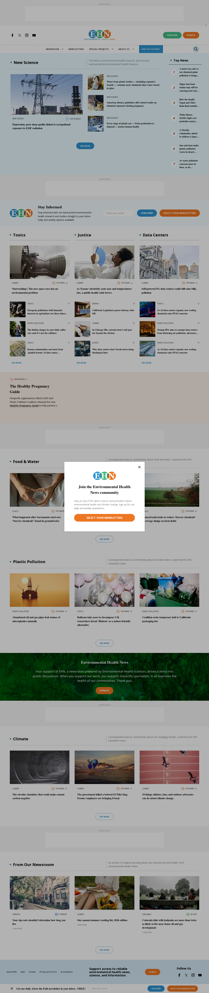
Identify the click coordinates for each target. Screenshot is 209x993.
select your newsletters (104, 518)
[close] (139, 467)
